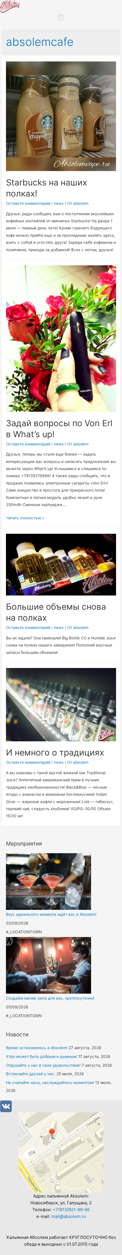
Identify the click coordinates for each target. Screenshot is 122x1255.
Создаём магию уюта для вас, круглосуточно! (50, 998)
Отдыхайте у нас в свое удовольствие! (43, 1065)
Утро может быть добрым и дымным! (41, 1056)
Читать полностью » (25, 518)
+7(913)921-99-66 (71, 1209)
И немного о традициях (55, 752)
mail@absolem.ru (68, 1216)
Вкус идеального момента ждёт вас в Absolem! (51, 914)
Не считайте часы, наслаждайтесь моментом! (50, 1082)
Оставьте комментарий (28, 203)
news (59, 203)
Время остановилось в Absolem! (37, 1047)
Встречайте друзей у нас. (30, 1074)
